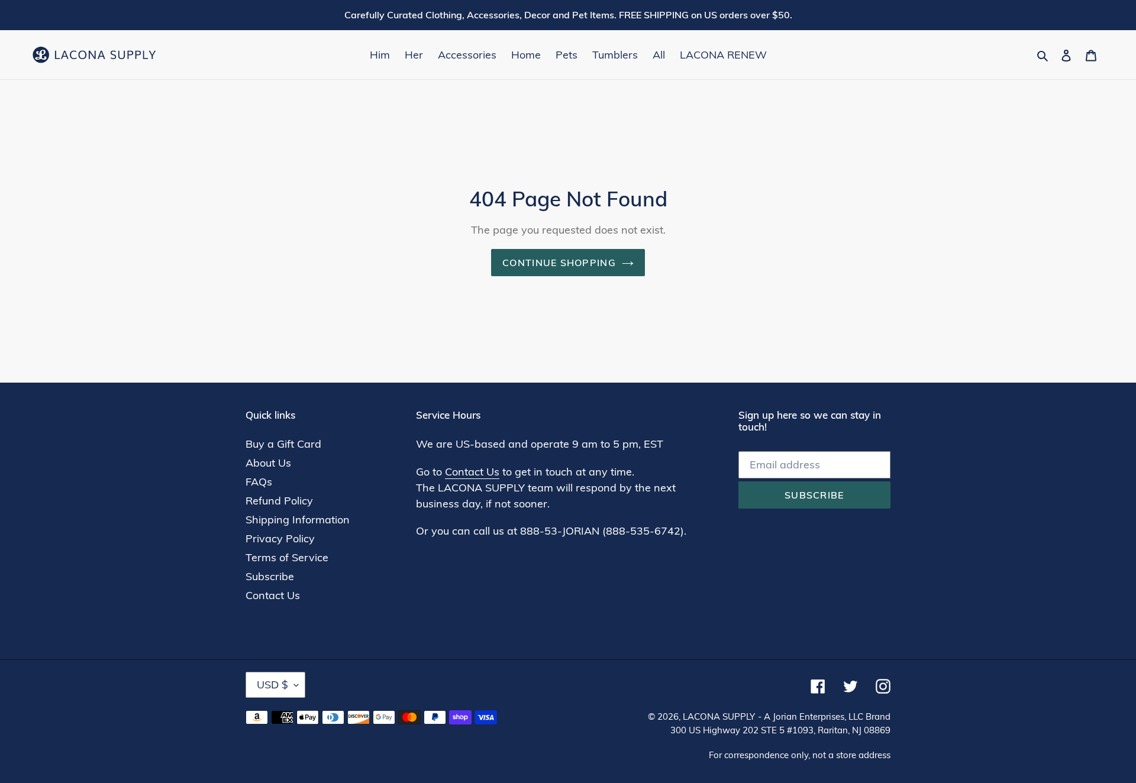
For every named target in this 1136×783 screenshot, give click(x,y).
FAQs (259, 481)
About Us (268, 463)
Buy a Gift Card (283, 444)
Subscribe (270, 576)
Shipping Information (298, 519)
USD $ (272, 684)
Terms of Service (287, 557)
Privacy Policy (280, 538)
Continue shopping (559, 262)
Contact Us (273, 595)
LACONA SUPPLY (719, 716)
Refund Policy (279, 500)
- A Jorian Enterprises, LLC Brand (824, 716)
